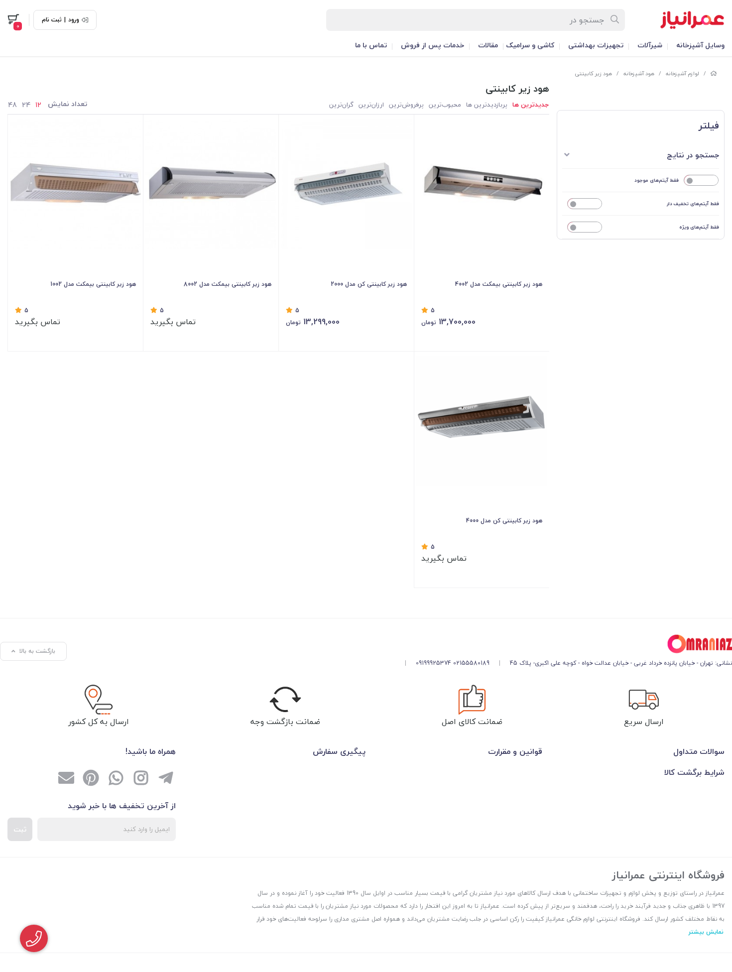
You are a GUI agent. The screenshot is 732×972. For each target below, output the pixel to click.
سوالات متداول (699, 751)
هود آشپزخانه (638, 73)
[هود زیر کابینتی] (564, 644)
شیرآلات (649, 45)
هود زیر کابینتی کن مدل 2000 (369, 284)
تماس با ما (371, 45)
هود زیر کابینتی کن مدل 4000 (504, 520)
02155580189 (471, 663)
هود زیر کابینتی (593, 73)
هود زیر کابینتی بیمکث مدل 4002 (498, 284)
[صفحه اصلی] (714, 73)
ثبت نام (52, 19)
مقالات (488, 45)
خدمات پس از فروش (432, 45)
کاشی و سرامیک (530, 45)
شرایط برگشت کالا (694, 772)
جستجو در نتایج (693, 154)
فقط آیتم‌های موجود (656, 180)
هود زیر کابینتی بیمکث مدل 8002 (227, 284)
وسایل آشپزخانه (700, 45)
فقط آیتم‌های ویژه (699, 227)
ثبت (19, 829)
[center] (615, 19)
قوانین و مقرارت (515, 751)
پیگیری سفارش (339, 751)
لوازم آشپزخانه (682, 73)
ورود (73, 19)
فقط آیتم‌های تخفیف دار (693, 203)
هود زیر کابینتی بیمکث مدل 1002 (93, 284)
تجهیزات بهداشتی (595, 45)
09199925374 (433, 663)
